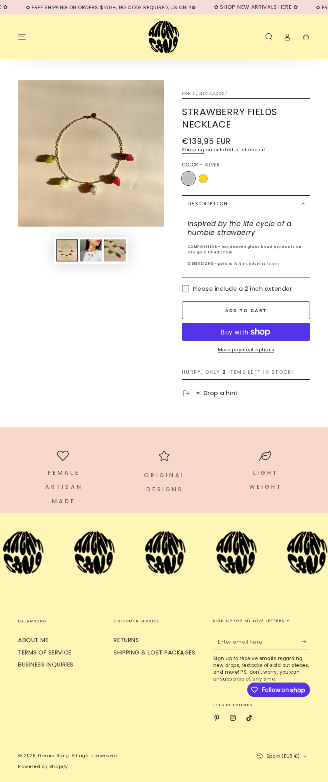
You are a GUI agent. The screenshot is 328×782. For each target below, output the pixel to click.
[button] (268, 37)
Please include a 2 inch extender (242, 288)
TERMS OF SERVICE (45, 652)
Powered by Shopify (43, 767)
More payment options (246, 350)
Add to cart (246, 310)
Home (188, 93)
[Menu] (22, 37)
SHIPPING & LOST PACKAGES (154, 652)
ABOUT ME (33, 640)
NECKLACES (211, 93)
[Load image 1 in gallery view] (67, 250)
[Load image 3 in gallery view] (115, 250)
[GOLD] (203, 178)
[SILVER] (188, 178)
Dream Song (53, 756)
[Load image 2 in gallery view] (91, 250)
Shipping (193, 150)
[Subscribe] (306, 642)
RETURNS (126, 640)
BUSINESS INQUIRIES (46, 664)
